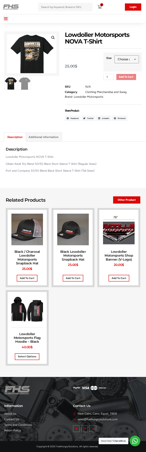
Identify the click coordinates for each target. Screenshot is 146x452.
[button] (6, 19)
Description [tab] (14, 137)
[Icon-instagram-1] (84, 428)
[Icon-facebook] (76, 428)
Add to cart (126, 76)
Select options (27, 356)
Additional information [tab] (43, 137)
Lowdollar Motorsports (88, 96)
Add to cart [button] (27, 278)
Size (109, 58)
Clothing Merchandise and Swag (106, 92)
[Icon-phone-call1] (92, 428)
